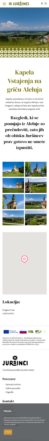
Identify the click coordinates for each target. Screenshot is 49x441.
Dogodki (10, 392)
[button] (24, 259)
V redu (8, 432)
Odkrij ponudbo (13, 388)
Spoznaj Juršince (13, 384)
